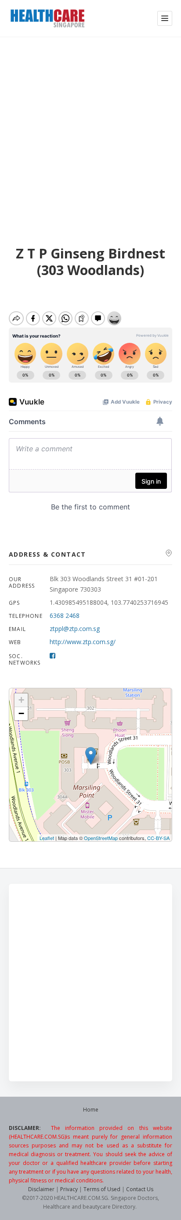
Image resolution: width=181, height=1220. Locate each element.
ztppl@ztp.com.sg (75, 628)
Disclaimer (41, 1189)
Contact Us (139, 1189)
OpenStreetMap (101, 837)
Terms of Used (101, 1189)
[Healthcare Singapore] (47, 18)
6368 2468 (65, 615)
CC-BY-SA (158, 837)
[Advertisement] (90, 131)
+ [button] (21, 699)
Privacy (69, 1189)
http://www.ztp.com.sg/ (83, 642)
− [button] (21, 713)
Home (90, 1109)
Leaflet (47, 837)
